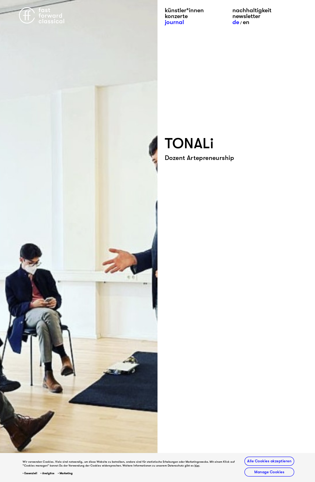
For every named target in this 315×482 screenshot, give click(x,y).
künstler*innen (184, 10)
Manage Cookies (269, 472)
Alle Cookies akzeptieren (269, 461)
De (235, 22)
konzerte (176, 16)
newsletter (246, 16)
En (246, 22)
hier (197, 465)
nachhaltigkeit (251, 10)
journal (174, 22)
